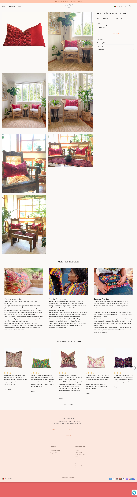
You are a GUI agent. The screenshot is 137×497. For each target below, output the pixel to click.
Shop (3, 6)
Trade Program (79, 458)
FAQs (76, 456)
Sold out (115, 33)
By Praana (68, 479)
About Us (12, 6)
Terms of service (79, 464)
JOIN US (68, 435)
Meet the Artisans (80, 454)
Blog (19, 6)
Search (77, 467)
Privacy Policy (79, 466)
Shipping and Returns (81, 462)
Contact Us (78, 452)
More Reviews (68, 404)
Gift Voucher (78, 460)
